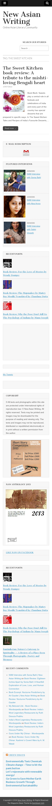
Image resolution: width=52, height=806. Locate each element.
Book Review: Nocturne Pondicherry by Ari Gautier (27, 699)
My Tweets (8, 374)
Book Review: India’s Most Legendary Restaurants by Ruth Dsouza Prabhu (26, 712)
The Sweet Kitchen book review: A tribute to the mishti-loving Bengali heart (25, 75)
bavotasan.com (38, 803)
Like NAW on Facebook (20, 552)
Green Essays (17, 755)
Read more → (10, 128)
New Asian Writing (22, 18)
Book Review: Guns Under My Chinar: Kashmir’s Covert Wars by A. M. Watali (27, 740)
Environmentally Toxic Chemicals (24, 761)
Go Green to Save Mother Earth (23, 778)
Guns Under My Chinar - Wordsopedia (26, 733)
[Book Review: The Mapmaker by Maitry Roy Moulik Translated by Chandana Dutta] (26, 285)
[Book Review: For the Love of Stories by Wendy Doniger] (26, 264)
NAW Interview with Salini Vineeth (33, 229)
